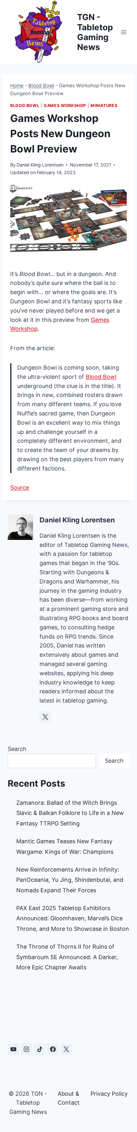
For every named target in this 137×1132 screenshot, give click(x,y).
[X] (66, 1049)
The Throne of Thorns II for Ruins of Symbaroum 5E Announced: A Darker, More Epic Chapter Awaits (67, 957)
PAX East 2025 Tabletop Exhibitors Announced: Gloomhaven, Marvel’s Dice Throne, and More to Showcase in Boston (72, 918)
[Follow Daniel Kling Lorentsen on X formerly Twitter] (45, 717)
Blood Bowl (41, 85)
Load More (68, 1009)
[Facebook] (53, 1049)
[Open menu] (123, 32)
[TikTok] (40, 1049)
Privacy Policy (109, 1093)
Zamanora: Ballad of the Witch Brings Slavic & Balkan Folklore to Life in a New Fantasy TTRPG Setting (70, 813)
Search (17, 749)
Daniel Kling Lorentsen (40, 164)
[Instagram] (26, 1049)
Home (17, 85)
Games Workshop (65, 105)
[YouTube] (13, 1049)
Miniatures (103, 105)
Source (19, 487)
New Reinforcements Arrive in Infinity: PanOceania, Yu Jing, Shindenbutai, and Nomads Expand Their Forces (69, 880)
